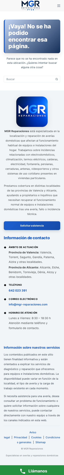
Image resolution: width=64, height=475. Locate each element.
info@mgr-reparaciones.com (28, 304)
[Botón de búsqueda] (56, 79)
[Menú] (58, 5)
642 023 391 (18, 290)
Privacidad (20, 437)
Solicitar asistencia (32, 225)
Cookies (36, 437)
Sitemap (40, 442)
